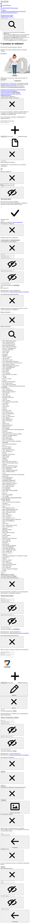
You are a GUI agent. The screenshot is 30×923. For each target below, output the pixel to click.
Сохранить (3, 800)
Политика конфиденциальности (11, 94)
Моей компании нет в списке (7, 574)
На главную (3, 53)
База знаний (10, 11)
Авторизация (16, 285)
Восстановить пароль (6, 199)
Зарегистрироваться (18, 222)
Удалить (14, 708)
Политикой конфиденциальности (16, 87)
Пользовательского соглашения (8, 84)
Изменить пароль (5, 909)
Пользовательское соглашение (8, 93)
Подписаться (18, 80)
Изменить (14, 695)
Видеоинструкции (12, 12)
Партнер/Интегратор (14, 240)
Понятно (3, 771)
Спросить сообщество (6, 92)
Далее (2, 573)
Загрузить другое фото (15, 812)
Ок (1, 168)
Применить (3, 571)
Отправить (3, 160)
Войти (14, 576)
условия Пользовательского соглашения (19, 291)
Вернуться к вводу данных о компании (9, 717)
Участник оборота (5, 240)
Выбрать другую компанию (7, 595)
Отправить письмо (5, 835)
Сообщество (4, 11)
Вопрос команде (16, 92)
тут (9, 118)
